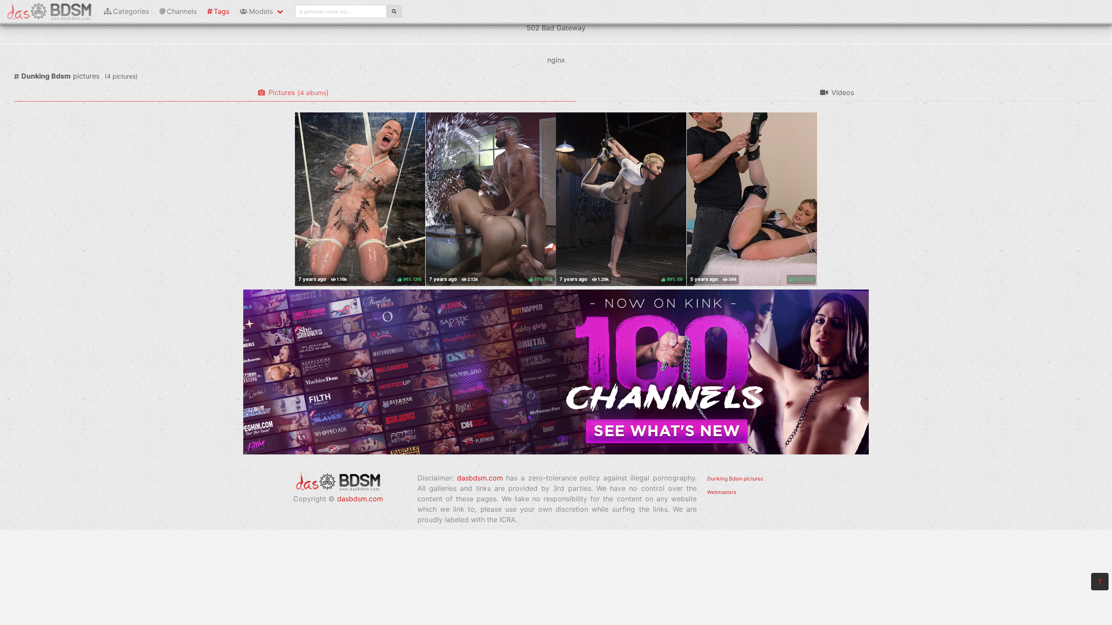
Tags (221, 11)
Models (261, 11)
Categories (131, 11)
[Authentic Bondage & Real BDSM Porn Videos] (556, 451)
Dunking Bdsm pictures (735, 478)
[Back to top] (1100, 581)
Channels (182, 11)
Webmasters (721, 492)
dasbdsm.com (360, 498)
